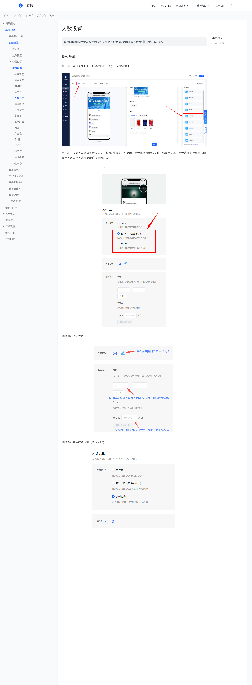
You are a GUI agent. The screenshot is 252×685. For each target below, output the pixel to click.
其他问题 (10, 239)
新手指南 (10, 23)
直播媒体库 (15, 188)
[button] (182, 5)
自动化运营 (15, 201)
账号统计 (10, 213)
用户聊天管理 (16, 175)
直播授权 (14, 169)
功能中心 (17, 163)
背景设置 (17, 61)
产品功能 (166, 5)
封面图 (16, 49)
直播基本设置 (16, 36)
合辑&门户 (11, 207)
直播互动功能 (16, 182)
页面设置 (29, 15)
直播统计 (14, 194)
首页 (153, 5)
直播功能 (16, 15)
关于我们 (220, 5)
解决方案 (10, 232)
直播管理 (10, 220)
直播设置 (10, 226)
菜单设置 (17, 55)
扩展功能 (41, 15)
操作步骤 (219, 43)
